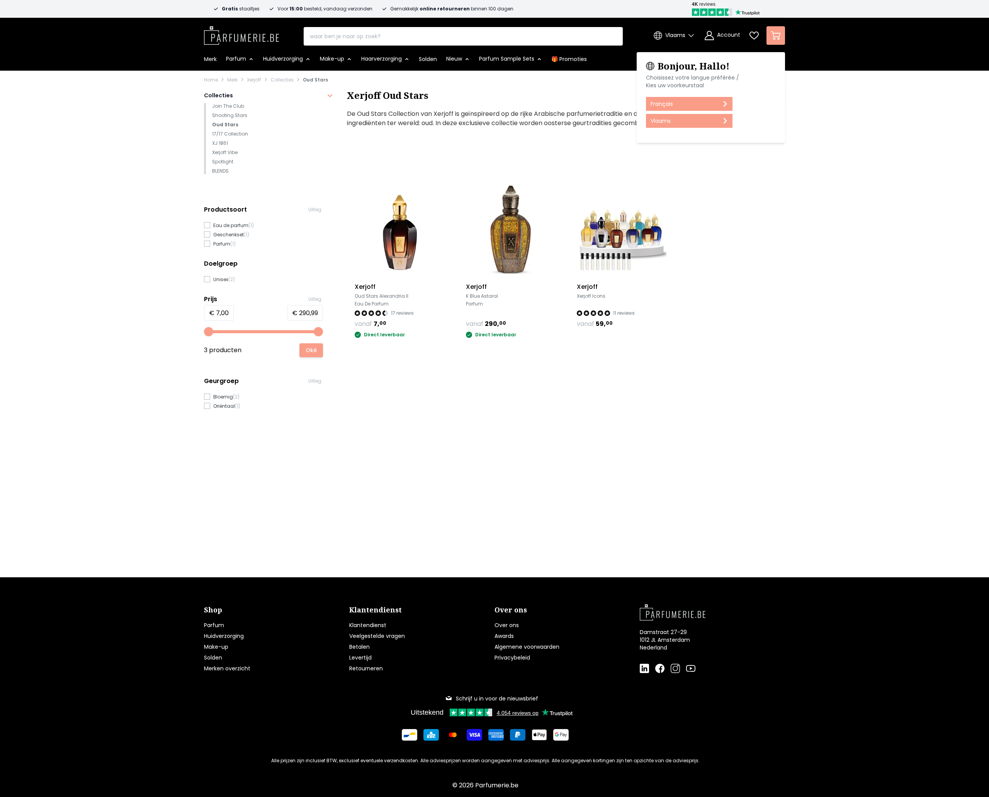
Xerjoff (254, 80)
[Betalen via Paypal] (517, 735)
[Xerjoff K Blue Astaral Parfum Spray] (511, 230)
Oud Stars (315, 80)
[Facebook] (659, 668)
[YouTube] (690, 668)
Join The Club (228, 106)
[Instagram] (675, 668)
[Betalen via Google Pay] (561, 735)
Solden (213, 657)
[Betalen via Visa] (474, 735)
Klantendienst (367, 625)
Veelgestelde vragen (377, 636)
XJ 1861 (220, 143)
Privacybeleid (512, 657)
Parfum (214, 625)
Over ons (506, 625)
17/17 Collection (230, 134)
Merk (232, 80)
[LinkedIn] (644, 668)
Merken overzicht (227, 668)
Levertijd (360, 657)
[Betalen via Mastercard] (453, 735)
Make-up (216, 647)
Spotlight (222, 161)
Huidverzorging (224, 636)
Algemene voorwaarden (526, 647)
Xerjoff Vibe (225, 152)
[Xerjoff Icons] (621, 230)
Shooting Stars (229, 115)
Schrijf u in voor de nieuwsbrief (497, 698)
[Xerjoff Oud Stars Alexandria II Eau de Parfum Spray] (399, 230)
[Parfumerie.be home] (700, 612)
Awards (504, 636)
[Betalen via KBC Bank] (431, 735)
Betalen (359, 647)
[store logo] (241, 33)
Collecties (282, 80)
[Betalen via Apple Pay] (539, 735)
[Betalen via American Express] (496, 735)
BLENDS (220, 171)
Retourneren (366, 668)
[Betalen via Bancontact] (409, 735)
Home (211, 80)
